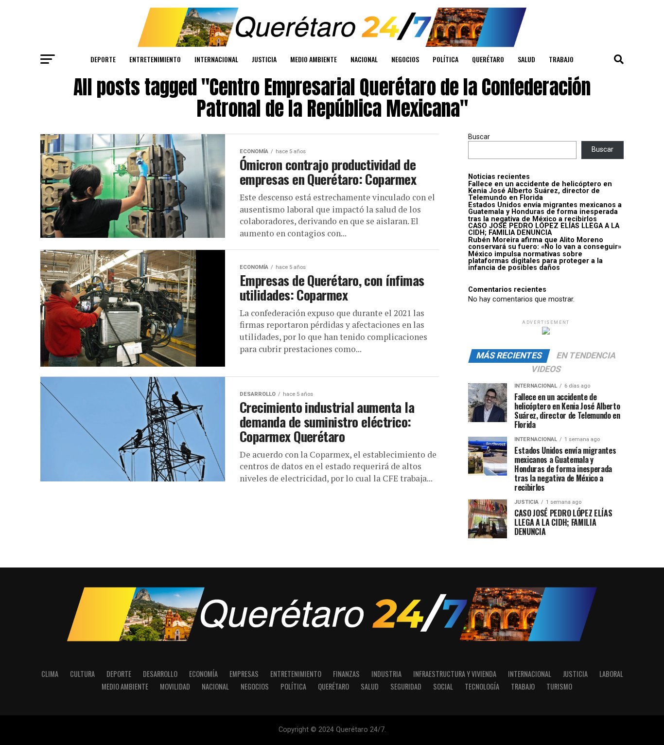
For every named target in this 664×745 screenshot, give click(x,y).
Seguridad (405, 686)
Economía (203, 674)
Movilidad (175, 686)
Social (443, 686)
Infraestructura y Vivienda (454, 674)
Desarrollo (160, 674)
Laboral (611, 674)
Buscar (479, 137)
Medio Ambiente (313, 59)
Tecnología (482, 686)
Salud (526, 59)
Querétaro (488, 59)
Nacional (364, 59)
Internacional (216, 59)
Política (445, 59)
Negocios (405, 59)
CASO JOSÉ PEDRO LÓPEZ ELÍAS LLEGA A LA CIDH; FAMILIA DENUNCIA (543, 229)
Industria (386, 674)
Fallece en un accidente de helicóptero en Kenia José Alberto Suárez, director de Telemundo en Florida (540, 191)
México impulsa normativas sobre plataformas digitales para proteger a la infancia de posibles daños (535, 261)
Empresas (244, 674)
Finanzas (346, 674)
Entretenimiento (155, 59)
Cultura (82, 674)
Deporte (103, 59)
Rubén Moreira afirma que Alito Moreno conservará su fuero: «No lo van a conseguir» (544, 243)
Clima (49, 674)
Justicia (264, 59)
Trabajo (561, 59)
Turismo (559, 686)
